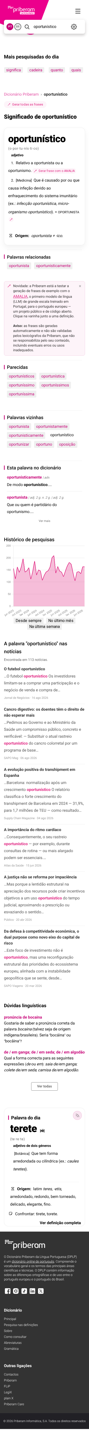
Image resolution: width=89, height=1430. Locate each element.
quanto (57, 70)
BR (18, 26)
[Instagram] (16, 1293)
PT (10, 26)
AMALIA (20, 296)
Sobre (8, 1331)
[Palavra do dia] (77, 1115)
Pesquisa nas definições (21, 1325)
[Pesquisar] (27, 26)
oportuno (44, 444)
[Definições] (74, 26)
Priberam (10, 1380)
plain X (8, 1398)
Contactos (11, 1374)
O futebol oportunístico (24, 669)
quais (76, 70)
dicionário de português (33, 1262)
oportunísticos (21, 376)
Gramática (11, 1349)
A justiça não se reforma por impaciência (40, 877)
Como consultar (15, 1337)
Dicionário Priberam (21, 94)
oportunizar (19, 444)
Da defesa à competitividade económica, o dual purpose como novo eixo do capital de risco (42, 937)
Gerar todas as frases (27, 104)
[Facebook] (7, 1293)
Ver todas (44, 1086)
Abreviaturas (13, 1343)
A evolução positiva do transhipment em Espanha (39, 772)
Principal (10, 1319)
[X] (40, 1293)
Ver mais (44, 521)
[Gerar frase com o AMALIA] (11, 219)
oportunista (19, 265)
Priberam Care (14, 1404)
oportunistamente (51, 426)
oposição (67, 444)
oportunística (53, 376)
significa (13, 70)
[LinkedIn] (32, 1293)
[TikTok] (24, 1293)
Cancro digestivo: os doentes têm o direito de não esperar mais (44, 712)
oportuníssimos (55, 385)
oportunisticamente (53, 265)
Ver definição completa (60, 1222)
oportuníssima (21, 394)
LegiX (8, 1392)
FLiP (7, 1386)
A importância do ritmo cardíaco (32, 829)
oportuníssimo (21, 385)
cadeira (35, 70)
